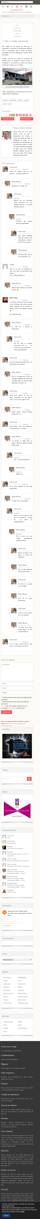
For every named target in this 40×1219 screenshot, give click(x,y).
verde (4, 104)
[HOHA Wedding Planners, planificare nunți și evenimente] (17, 818)
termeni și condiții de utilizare (21, 1111)
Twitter (7, 6)
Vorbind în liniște (23, 1003)
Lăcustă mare (11, 892)
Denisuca (6, 987)
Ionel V (9, 836)
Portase (5, 1000)
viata (9, 104)
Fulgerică (21, 990)
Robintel (17, 10)
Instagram (26, 6)
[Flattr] (12, 115)
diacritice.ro (19, 1159)
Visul (8, 837)
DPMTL (20, 987)
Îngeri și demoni (8, 993)
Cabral (5, 981)
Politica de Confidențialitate (9, 1059)
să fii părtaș (12, 708)
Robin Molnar (16, 181)
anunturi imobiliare (21, 1124)
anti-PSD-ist (17, 1051)
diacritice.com (5, 1165)
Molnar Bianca (22, 993)
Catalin (12, 264)
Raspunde (25, 169)
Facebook (3, 6)
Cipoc (20, 981)
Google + (12, 6)
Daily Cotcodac (8, 1022)
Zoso (5, 1031)
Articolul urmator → (26, 119)
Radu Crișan (22, 1000)
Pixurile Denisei (23, 996)
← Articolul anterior (7, 119)
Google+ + (24, 115)
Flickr (21, 6)
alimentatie (13, 100)
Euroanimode (19, 1122)
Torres (20, 1025)
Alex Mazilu (7, 977)
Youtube (17, 6)
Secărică (4, 1157)
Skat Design (28, 1077)
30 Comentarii (17, 36)
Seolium (14, 1127)
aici (32, 1098)
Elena (9, 852)
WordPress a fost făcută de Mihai (14, 1068)
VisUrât (5, 1028)
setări (22, 1211)
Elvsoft (11, 1122)
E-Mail (27, 115)
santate (26, 100)
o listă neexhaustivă (7, 1090)
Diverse (17, 33)
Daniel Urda (21, 984)
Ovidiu (20, 1022)
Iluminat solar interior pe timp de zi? (18, 861)
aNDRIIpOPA (22, 977)
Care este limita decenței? (15, 848)
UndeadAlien (11, 883)
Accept (6, 1215)
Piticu (5, 1025)
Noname (9, 841)
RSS (31, 6)
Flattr (30, 115)
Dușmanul (6, 990)
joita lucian (13, 167)
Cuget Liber (6, 984)
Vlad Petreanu (22, 1028)
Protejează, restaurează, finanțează (18, 866)
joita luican (11, 859)
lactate (20, 100)
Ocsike (5, 996)
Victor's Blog (7, 1003)
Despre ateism (11, 843)
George (9, 890)
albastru (5, 100)
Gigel (8, 846)
